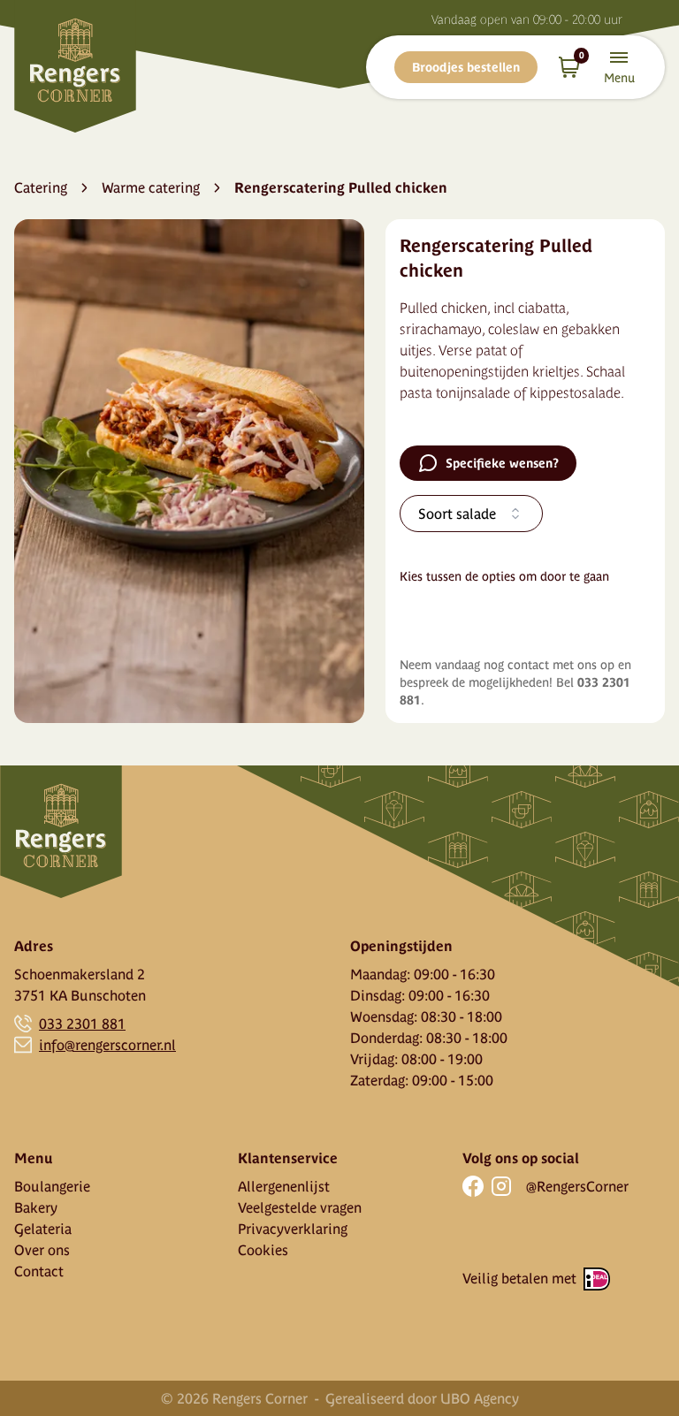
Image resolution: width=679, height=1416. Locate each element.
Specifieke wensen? (502, 463)
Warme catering (151, 187)
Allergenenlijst (284, 1186)
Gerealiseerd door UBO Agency (422, 1398)
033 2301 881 (82, 1024)
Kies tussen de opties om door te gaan (504, 576)
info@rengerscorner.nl (107, 1045)
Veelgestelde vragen (300, 1207)
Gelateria (43, 1229)
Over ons (42, 1250)
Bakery (35, 1207)
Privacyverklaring (292, 1229)
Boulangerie (52, 1186)
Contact (39, 1271)
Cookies (263, 1250)
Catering (40, 187)
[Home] (75, 66)
